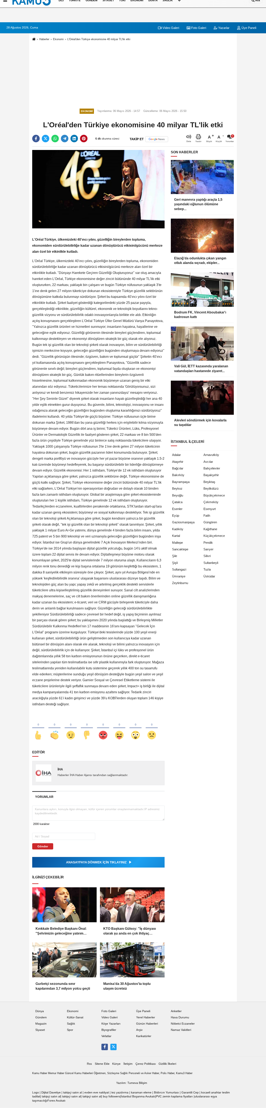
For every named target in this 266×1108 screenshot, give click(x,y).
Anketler (176, 1011)
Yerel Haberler (145, 1017)
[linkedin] (74, 138)
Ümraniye (178, 576)
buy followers (111, 1096)
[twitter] (45, 138)
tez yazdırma (119, 1092)
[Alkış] (54, 728)
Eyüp (175, 515)
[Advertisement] (133, 74)
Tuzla (207, 569)
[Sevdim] (71, 728)
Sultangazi (179, 569)
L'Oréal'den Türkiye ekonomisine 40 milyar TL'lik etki (98, 39)
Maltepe (177, 542)
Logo (35, 1092)
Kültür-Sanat (75, 1017)
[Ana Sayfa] (34, 39)
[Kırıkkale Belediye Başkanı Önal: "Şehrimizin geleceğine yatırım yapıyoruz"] (64, 904)
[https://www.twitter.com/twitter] (113, 1047)
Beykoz (177, 488)
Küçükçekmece (214, 535)
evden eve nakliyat (96, 1092)
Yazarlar (223, 28)
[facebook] (36, 138)
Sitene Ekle (102, 1063)
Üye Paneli (248, 28)
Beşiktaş (209, 482)
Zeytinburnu (180, 583)
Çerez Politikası (145, 1063)
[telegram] (64, 138)
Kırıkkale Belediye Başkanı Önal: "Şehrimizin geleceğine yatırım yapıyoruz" (61, 931)
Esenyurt (209, 509)
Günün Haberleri (147, 1023)
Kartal (176, 535)
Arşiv (139, 1029)
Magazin (41, 1023)
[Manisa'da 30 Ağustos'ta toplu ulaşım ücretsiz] (132, 959)
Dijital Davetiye (51, 1092)
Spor (70, 1029)
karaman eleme (141, 1092)
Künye (116, 1063)
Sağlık (71, 1023)
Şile (174, 556)
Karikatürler (143, 1036)
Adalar (176, 455)
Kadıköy (177, 529)
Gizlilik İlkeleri (167, 1063)
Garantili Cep (190, 1092)
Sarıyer (208, 549)
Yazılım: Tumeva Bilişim (131, 1082)
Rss (89, 1063)
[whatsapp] (55, 138)
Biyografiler (108, 1029)
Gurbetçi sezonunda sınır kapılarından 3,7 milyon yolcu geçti (63, 986)
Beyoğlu (177, 495)
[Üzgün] (152, 728)
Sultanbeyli (210, 563)
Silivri (207, 556)
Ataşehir (177, 461)
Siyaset (40, 1029)
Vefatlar (106, 1036)
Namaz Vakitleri (181, 1029)
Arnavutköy (211, 455)
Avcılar (208, 461)
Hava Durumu (180, 1017)
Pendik (208, 542)
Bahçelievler (211, 468)
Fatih (206, 515)
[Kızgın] (103, 728)
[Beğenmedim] (87, 728)
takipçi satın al (72, 1092)
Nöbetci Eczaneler (183, 1023)
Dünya (39, 1011)
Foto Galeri (198, 28)
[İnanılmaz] (135, 728)
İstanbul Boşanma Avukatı (138, 1096)
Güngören (210, 522)
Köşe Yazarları (111, 1023)
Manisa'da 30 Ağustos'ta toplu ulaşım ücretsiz (127, 986)
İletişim (128, 1063)
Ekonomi (58, 39)
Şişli (175, 563)
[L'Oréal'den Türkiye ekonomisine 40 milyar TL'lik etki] (98, 189)
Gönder (42, 846)
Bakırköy (178, 475)
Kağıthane (210, 529)
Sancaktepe (180, 549)
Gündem (41, 1017)
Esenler (177, 509)
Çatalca (177, 502)
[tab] (44, 796)
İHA (60, 769)
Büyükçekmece (214, 495)
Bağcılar (177, 468)
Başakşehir (211, 475)
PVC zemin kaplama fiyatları (174, 1096)
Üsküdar (209, 576)
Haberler (44, 39)
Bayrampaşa (181, 482)
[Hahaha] (119, 728)
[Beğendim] (38, 728)
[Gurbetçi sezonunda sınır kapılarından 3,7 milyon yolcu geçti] (64, 959)
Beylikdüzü (210, 488)
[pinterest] (83, 138)
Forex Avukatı (56, 1100)
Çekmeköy (210, 502)
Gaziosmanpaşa (183, 522)
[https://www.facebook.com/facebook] (104, 1047)
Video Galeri (170, 28)
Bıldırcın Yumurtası (166, 1092)
